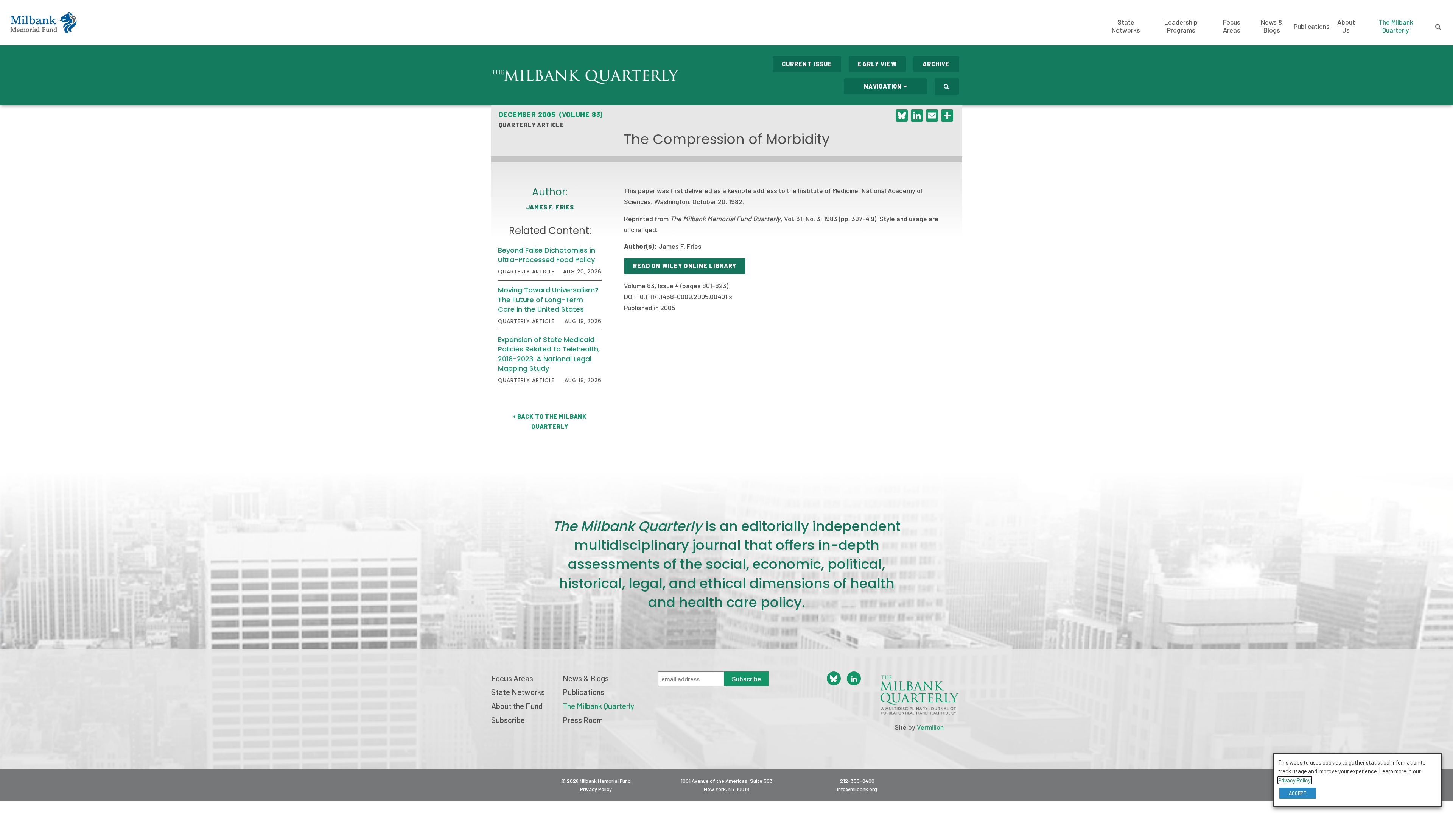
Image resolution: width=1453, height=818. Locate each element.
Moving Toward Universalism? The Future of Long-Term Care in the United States (548, 299)
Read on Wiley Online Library (684, 265)
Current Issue (807, 63)
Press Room (583, 719)
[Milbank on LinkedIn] (854, 678)
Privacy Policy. (1294, 780)
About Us (1346, 26)
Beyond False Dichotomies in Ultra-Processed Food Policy (546, 254)
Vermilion (930, 727)
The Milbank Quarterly (1395, 26)
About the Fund (517, 705)
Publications (1312, 26)
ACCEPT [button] (1298, 793)
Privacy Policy (596, 789)
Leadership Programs (1181, 26)
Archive (936, 63)
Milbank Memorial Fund (43, 22)
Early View (877, 63)
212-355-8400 (857, 780)
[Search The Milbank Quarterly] (947, 86)
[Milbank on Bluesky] (834, 678)
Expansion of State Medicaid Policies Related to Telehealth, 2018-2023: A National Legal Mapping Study (549, 354)
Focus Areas (1231, 26)
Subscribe (508, 719)
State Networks (1126, 26)
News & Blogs (1272, 26)
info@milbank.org (857, 789)
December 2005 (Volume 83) (551, 114)
